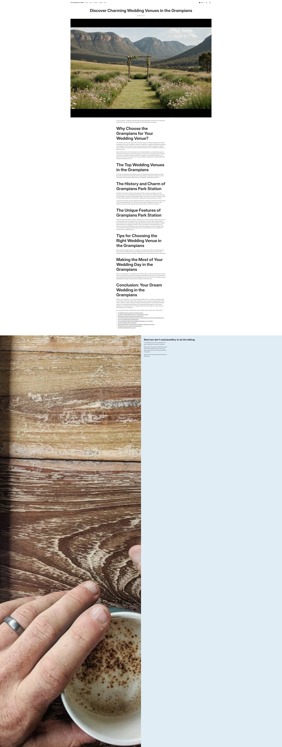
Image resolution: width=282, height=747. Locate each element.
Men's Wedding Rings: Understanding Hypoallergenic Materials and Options (136, 324)
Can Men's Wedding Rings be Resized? (127, 322)
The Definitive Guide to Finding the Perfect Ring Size (130, 312)
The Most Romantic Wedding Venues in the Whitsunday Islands (133, 314)
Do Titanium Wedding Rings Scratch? (127, 327)
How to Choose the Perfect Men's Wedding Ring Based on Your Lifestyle (135, 321)
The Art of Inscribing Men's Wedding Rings (128, 319)
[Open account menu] (206, 2)
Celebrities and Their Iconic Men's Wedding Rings (130, 326)
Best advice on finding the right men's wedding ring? (130, 316)
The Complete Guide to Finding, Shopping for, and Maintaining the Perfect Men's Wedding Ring (141, 317)
